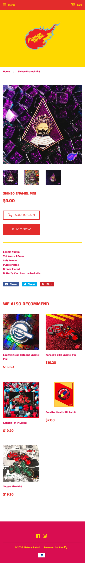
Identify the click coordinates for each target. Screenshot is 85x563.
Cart (79, 5)
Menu (11, 5)
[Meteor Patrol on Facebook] (38, 537)
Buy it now (21, 229)
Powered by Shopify (55, 547)
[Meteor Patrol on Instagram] (45, 537)
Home (6, 72)
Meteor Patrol (32, 547)
